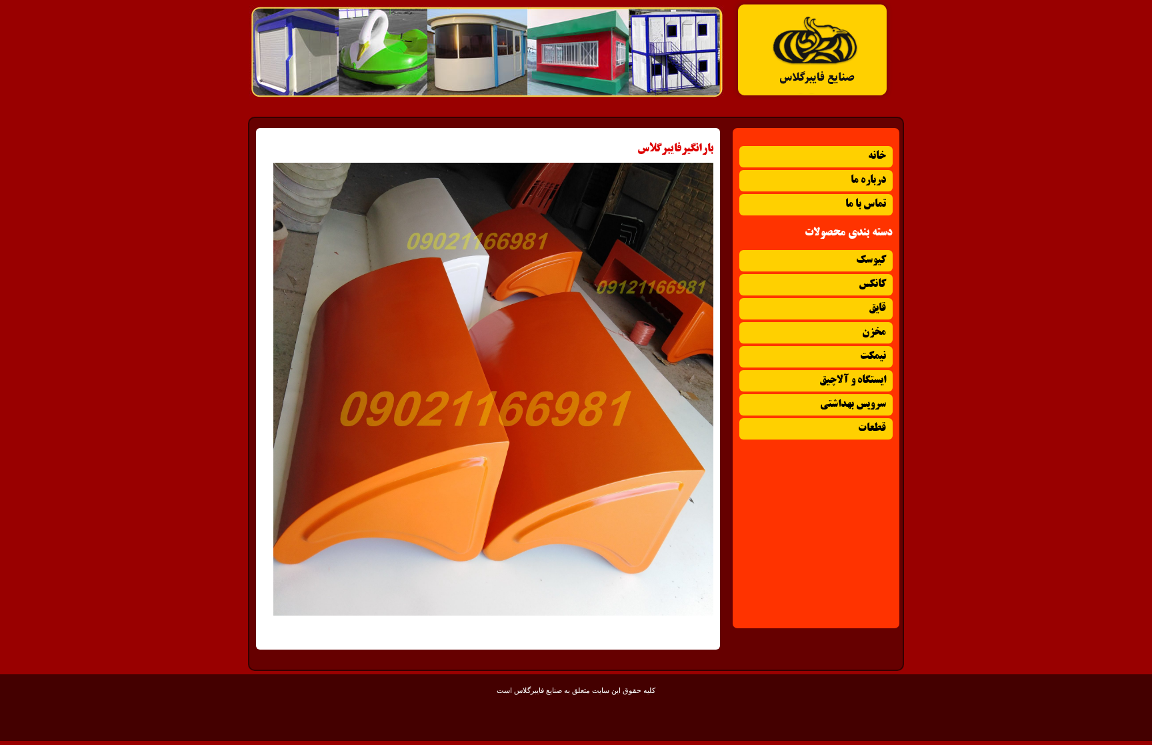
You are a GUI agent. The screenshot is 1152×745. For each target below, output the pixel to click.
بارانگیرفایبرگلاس (675, 149)
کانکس (872, 284)
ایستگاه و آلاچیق (852, 380)
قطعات (872, 428)
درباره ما (868, 180)
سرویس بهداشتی (853, 404)
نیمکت (873, 356)
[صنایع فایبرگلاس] (813, 97)
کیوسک (871, 260)
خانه (877, 156)
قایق (877, 308)
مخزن (874, 332)
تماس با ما (865, 204)
